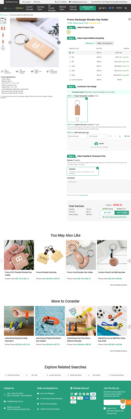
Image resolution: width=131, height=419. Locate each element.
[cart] (125, 8)
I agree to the (111, 413)
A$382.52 (119, 205)
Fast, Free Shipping (47, 398)
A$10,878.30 (118, 76)
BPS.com (37, 2)
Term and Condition (113, 416)
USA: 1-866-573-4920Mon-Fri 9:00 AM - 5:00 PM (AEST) (19, 399)
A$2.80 (18, 348)
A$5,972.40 (118, 71)
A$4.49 (49, 348)
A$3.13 (99, 53)
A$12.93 (26, 348)
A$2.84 (99, 58)
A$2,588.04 (118, 67)
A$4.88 (80, 348)
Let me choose (32, 414)
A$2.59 (99, 67)
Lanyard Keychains (55, 379)
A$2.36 (111, 282)
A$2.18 (99, 76)
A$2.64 (99, 62)
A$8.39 (88, 348)
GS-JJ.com (26, 2)
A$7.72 (57, 348)
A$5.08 (119, 348)
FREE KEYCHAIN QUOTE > (86, 8)
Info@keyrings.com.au (15, 406)
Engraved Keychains (117, 379)
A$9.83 (119, 282)
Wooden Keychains (14, 379)
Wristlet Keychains (76, 379)
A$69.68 (91, 216)
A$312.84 (119, 53)
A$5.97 (57, 282)
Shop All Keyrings (70, 8)
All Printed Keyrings (49, 8)
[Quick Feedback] (122, 406)
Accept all (92, 405)
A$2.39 (99, 71)
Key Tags (34, 379)
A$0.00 (99, 80)
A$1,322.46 (118, 62)
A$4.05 (49, 282)
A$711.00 (119, 58)
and (122, 416)
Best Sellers (96, 379)
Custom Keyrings (27, 8)
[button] (57, 42)
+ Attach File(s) (85, 195)
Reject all (92, 410)
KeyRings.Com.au (12, 2)
